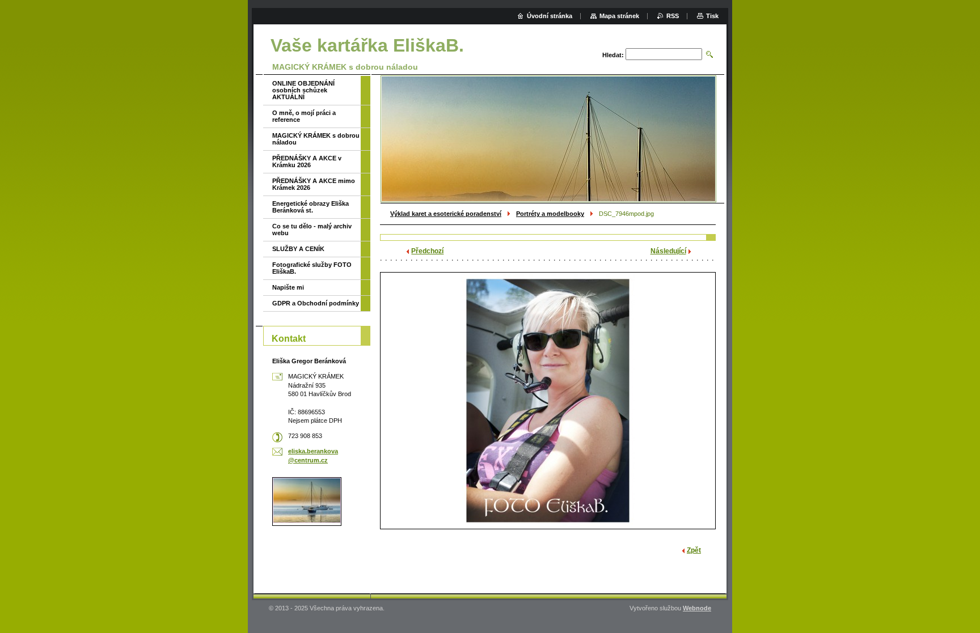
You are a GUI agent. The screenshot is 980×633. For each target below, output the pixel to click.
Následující (668, 251)
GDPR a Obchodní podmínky (315, 303)
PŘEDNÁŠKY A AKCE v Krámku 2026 (306, 161)
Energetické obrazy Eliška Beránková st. (310, 207)
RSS (672, 15)
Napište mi (288, 287)
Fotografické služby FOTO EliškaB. (312, 268)
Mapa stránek (619, 15)
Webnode (697, 608)
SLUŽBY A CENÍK (298, 248)
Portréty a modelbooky (550, 213)
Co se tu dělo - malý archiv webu (312, 229)
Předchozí (427, 251)
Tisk (712, 15)
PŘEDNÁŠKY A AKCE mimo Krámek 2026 (313, 184)
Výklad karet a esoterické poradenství (445, 213)
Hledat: (613, 55)
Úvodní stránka (549, 15)
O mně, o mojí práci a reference (304, 116)
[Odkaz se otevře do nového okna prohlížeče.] (548, 400)
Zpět (694, 550)
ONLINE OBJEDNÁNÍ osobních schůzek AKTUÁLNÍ (303, 90)
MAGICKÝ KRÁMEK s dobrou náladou (316, 139)
